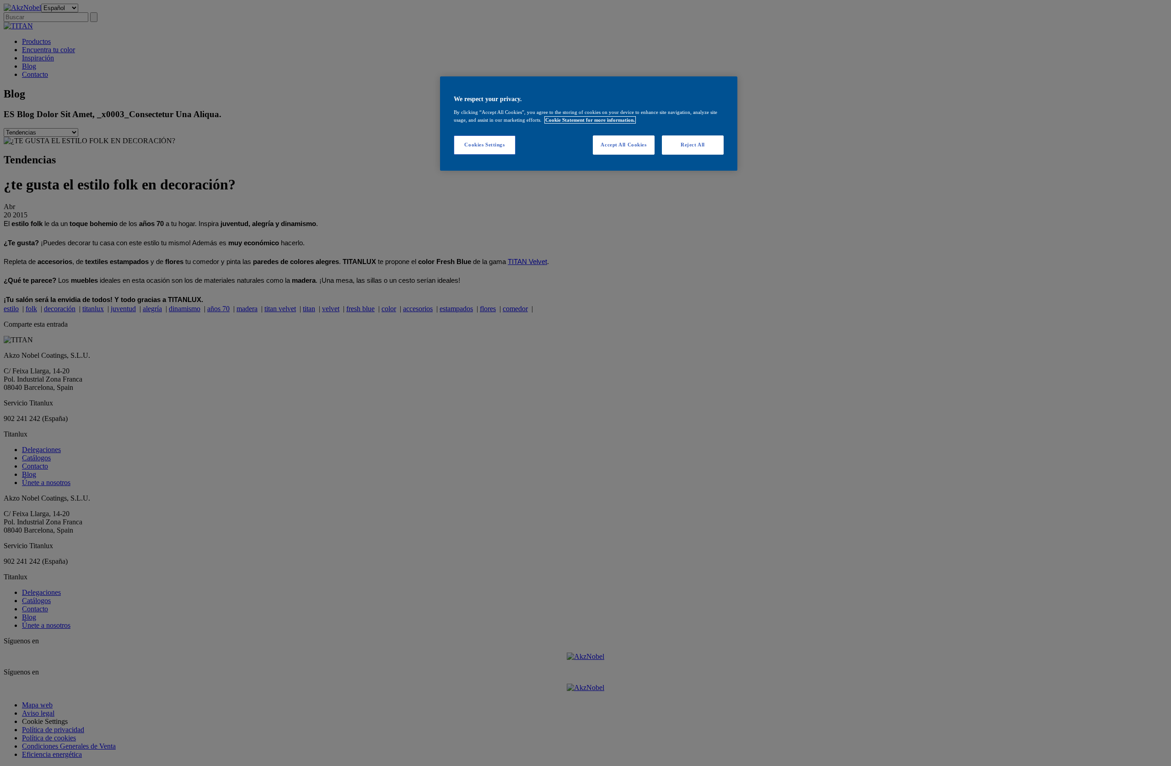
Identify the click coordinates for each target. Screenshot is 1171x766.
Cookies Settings (484, 144)
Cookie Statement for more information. (590, 120)
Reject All (693, 144)
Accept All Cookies (623, 144)
